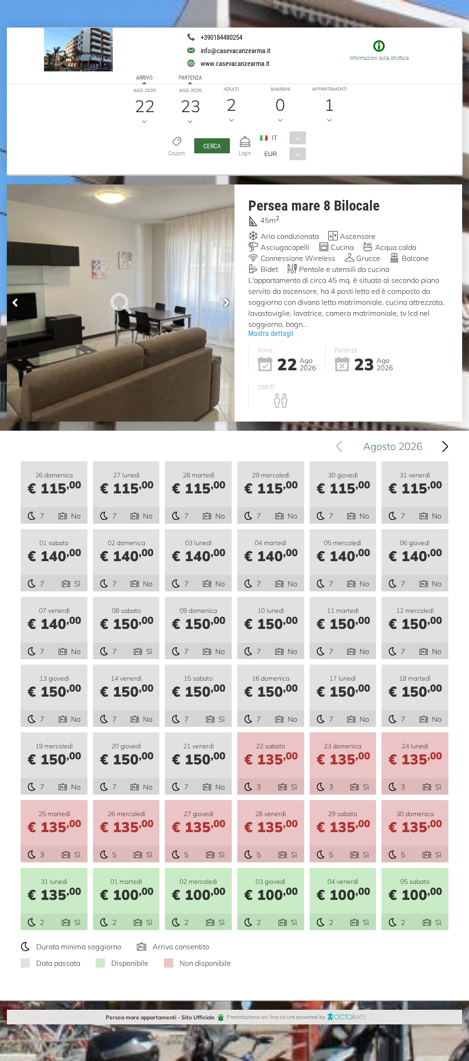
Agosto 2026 (392, 446)
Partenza (190, 77)
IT (274, 137)
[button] (212, 145)
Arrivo (144, 77)
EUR (270, 153)
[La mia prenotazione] (245, 137)
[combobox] (286, 138)
